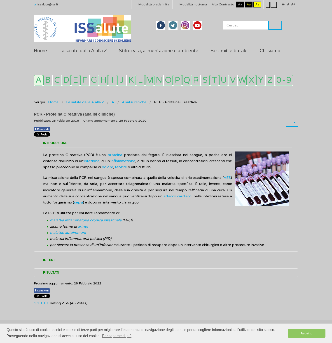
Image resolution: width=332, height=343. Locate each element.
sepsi (78, 202)
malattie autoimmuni (68, 232)
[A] (38, 80)
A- (283, 4)
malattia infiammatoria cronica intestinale (86, 220)
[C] (57, 80)
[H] (103, 80)
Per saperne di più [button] (116, 336)
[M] (149, 80)
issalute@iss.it (47, 4)
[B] (47, 80)
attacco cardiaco (178, 196)
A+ (293, 4)
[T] (214, 80)
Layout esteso (274, 4)
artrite (83, 226)
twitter (173, 25)
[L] (140, 80)
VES (227, 177)
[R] (196, 80)
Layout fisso (268, 4)
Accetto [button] (307, 333)
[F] (84, 80)
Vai (275, 25)
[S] (205, 80)
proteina (115, 155)
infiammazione (123, 161)
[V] (233, 80)
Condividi (42, 129)
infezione (91, 161)
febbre (121, 167)
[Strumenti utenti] (292, 123)
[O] (168, 80)
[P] (177, 80)
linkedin (185, 25)
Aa (240, 4)
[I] (112, 80)
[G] (94, 80)
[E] (75, 80)
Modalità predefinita (153, 4)
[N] (159, 80)
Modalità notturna (192, 4)
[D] (66, 80)
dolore (107, 167)
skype (197, 25)
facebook (160, 25)
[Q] (186, 80)
